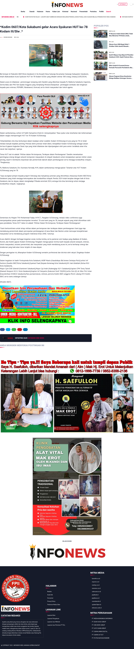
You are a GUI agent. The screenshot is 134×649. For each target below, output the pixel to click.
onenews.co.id (96, 588)
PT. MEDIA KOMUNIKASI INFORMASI (102, 618)
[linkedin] (25, 329)
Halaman (40, 11)
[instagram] (129, 645)
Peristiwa (93, 11)
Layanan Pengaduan (53, 618)
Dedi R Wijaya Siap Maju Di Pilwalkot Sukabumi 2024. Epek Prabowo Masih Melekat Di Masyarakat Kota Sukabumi (121, 56)
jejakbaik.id (95, 595)
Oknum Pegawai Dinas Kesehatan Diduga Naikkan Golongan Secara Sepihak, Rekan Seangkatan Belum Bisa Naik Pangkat (120, 77)
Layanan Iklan (51, 615)
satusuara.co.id (96, 591)
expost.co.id (95, 582)
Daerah (32, 11)
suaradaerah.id (96, 601)
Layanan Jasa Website (53, 622)
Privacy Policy (51, 601)
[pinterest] (19, 329)
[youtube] (131, 645)
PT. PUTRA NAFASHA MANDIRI (100, 638)
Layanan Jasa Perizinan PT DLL (56, 625)
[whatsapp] (14, 329)
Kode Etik (50, 595)
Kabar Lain (56, 11)
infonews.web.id (97, 608)
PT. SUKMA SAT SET (98, 635)
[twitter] (8, 329)
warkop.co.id (95, 585)
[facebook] (2, 329)
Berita (23, 11)
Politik (101, 11)
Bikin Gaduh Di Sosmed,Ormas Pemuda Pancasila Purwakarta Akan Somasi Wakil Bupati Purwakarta (121, 67)
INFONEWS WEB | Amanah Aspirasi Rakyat (27, 645)
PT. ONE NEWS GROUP (98, 625)
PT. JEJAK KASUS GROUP (99, 622)
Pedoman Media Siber (53, 604)
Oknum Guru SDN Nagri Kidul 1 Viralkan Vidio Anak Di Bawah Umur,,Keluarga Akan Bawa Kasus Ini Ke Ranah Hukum (121, 45)
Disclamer (50, 598)
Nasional (74, 11)
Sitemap (123, 4)
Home (48, 11)
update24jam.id (96, 604)
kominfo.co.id (96, 578)
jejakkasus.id (95, 598)
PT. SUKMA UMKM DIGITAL (99, 631)
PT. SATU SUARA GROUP (99, 628)
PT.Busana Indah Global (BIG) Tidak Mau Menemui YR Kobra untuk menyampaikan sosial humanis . (121, 35)
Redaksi (49, 591)
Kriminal (65, 11)
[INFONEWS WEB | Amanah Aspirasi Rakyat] (67, 7)
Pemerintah (83, 11)
